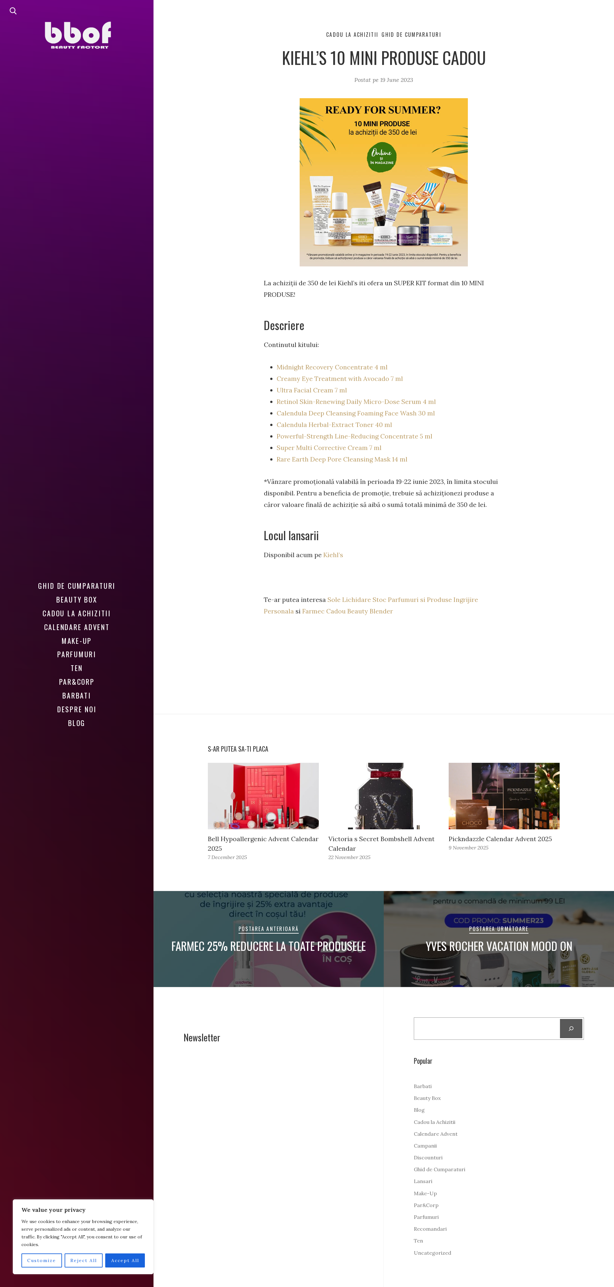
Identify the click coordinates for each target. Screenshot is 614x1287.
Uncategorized (432, 1253)
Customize (41, 1260)
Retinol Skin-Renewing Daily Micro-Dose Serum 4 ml (356, 402)
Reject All (83, 1260)
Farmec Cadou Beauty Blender (347, 611)
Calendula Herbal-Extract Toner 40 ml (334, 425)
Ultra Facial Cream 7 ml (312, 390)
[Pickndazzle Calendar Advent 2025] (504, 796)
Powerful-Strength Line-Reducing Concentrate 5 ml (354, 436)
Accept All (125, 1260)
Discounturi (428, 1157)
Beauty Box (77, 599)
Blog (76, 723)
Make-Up (77, 641)
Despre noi (77, 709)
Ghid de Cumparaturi (76, 585)
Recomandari (430, 1229)
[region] (83, 1236)
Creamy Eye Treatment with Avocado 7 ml (340, 379)
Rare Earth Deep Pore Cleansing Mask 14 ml (342, 459)
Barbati (76, 695)
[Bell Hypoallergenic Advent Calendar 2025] (263, 796)
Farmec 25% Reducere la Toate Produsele (268, 945)
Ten (77, 668)
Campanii (425, 1145)
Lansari (423, 1181)
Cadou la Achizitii (77, 613)
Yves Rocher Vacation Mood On (499, 945)
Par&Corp (77, 681)
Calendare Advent (77, 627)
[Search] (571, 1028)
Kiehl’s (333, 555)
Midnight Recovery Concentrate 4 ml (332, 367)
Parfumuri (76, 654)
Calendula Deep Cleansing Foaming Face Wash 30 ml (356, 413)
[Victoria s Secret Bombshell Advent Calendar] (383, 796)
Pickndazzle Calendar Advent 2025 (500, 839)
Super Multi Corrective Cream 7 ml (329, 448)
